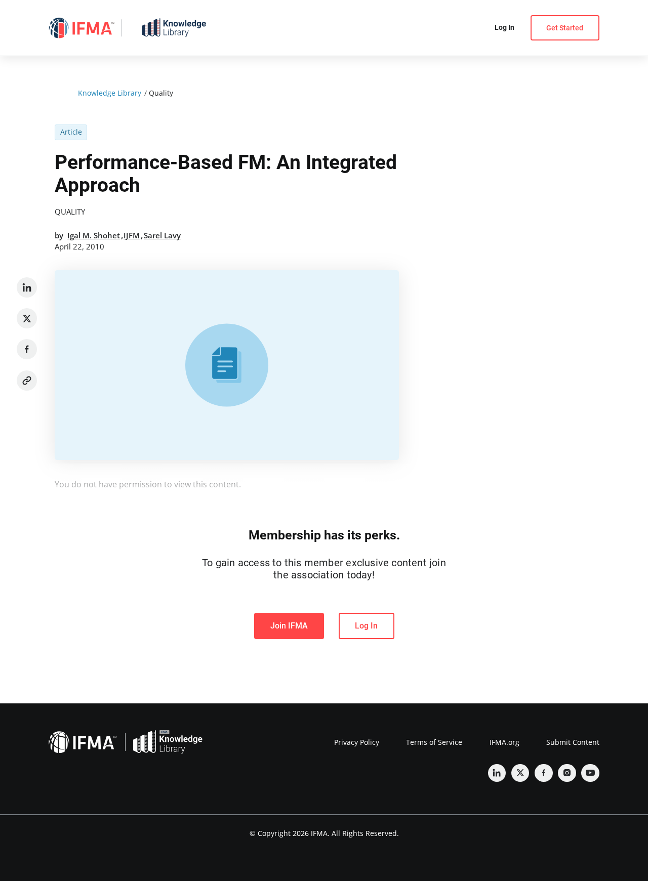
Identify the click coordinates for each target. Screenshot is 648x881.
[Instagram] (567, 773)
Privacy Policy (356, 742)
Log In (366, 626)
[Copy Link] (27, 380)
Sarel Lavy (162, 235)
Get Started (564, 28)
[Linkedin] (27, 287)
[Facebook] (27, 349)
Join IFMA (289, 626)
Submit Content (572, 742)
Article (71, 132)
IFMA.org (504, 742)
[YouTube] (590, 773)
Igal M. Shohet (93, 235)
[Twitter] (27, 318)
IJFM (132, 235)
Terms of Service (434, 742)
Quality (70, 211)
